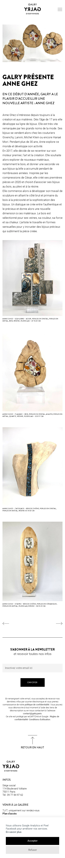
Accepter (33, 840)
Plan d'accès (9, 813)
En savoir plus (14, 832)
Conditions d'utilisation (39, 719)
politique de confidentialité (37, 704)
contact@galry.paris (32, 713)
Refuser (32, 849)
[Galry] (32, 8)
